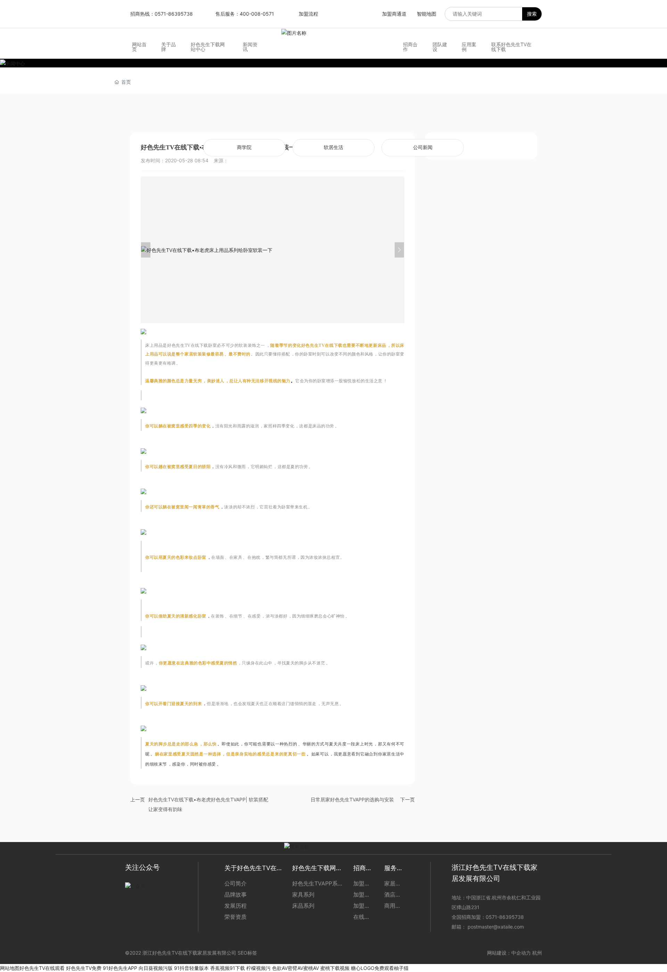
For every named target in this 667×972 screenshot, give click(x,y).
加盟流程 (308, 14)
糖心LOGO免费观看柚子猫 (380, 968)
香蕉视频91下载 (227, 968)
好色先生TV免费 (83, 968)
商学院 (244, 147)
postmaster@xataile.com (496, 927)
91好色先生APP (120, 968)
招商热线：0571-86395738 (161, 14)
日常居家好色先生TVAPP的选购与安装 (352, 799)
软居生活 (333, 147)
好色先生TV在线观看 (42, 968)
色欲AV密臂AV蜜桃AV (295, 968)
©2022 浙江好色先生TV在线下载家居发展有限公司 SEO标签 (191, 953)
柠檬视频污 (258, 968)
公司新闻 (423, 147)
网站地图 (9, 968)
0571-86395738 (505, 917)
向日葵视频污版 (156, 968)
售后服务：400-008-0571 (244, 14)
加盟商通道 (394, 14)
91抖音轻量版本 (191, 968)
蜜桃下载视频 (334, 968)
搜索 (532, 14)
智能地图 (426, 14)
